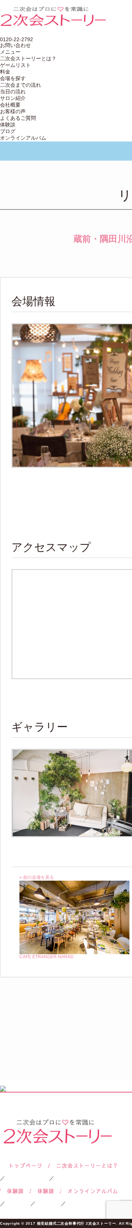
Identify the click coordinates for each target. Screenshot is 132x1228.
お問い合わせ (15, 45)
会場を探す (13, 78)
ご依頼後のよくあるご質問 (45, 1191)
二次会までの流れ (20, 85)
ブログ (7, 131)
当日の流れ (13, 91)
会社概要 (10, 105)
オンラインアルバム (23, 138)
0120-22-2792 (16, 39)
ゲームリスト (15, 65)
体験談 (7, 125)
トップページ (24, 1165)
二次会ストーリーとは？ (28, 58)
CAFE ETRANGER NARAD (46, 956)
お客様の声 (13, 111)
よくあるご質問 (18, 118)
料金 (5, 72)
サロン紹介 (13, 98)
